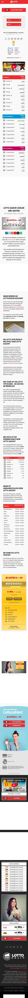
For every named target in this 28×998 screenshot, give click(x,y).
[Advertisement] (14, 190)
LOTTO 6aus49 (11, 239)
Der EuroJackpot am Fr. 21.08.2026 (16, 874)
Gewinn (23, 253)
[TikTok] (17, 947)
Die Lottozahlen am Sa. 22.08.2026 (16, 871)
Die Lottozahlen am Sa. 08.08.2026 (16, 887)
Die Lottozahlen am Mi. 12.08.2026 (16, 885)
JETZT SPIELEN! (17, 598)
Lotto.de (7, 560)
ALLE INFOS (9, 598)
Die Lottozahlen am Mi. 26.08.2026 (16, 867)
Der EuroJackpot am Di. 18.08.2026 (16, 878)
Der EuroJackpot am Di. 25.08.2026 (16, 869)
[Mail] (14, 947)
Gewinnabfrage (23, 979)
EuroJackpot (13, 968)
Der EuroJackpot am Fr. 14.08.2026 (16, 883)
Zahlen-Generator (22, 971)
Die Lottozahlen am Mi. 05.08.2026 (16, 890)
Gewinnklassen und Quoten (13, 57)
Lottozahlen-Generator (13, 363)
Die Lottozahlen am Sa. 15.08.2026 (16, 881)
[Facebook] (7, 947)
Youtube (14, 305)
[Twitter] (21, 947)
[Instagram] (10, 947)
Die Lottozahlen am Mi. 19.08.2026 (16, 876)
